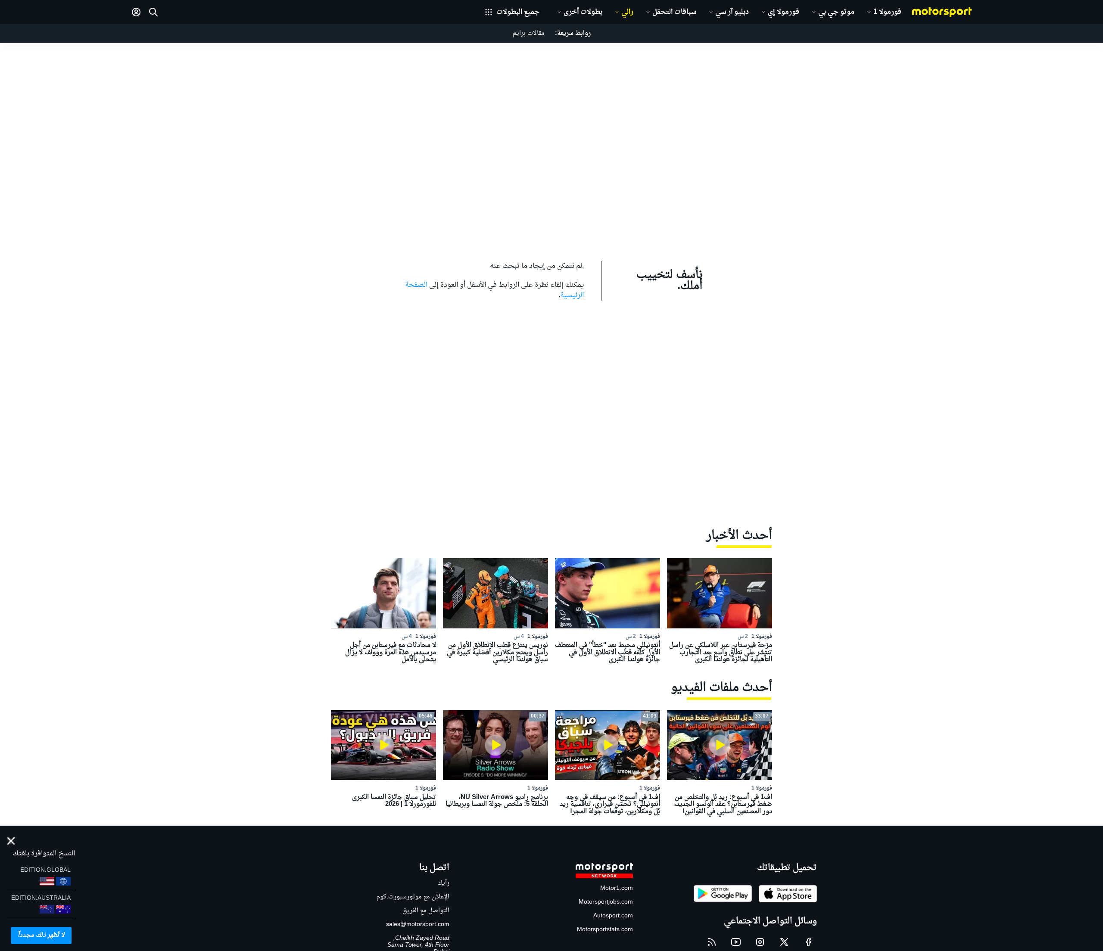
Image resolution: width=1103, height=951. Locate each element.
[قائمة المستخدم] (136, 12)
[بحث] (153, 12)
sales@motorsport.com (417, 924)
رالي (627, 12)
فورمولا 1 (887, 12)
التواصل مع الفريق (425, 911)
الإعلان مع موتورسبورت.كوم (413, 897)
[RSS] (711, 942)
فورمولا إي (783, 12)
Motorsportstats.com (605, 929)
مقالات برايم (529, 33)
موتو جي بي (836, 12)
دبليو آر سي (732, 12)
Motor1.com (616, 888)
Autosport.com (613, 916)
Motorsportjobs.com (606, 902)
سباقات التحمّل (674, 12)
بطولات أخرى (583, 12)
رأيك (443, 883)
